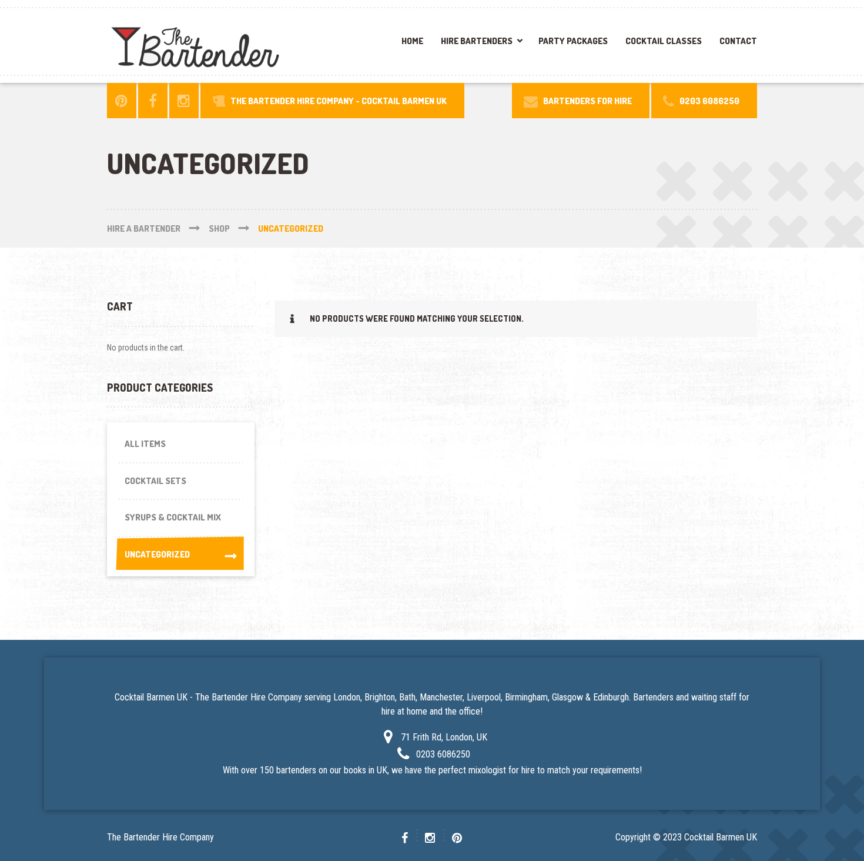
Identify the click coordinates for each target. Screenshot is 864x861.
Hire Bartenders (477, 40)
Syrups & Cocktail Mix (173, 517)
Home (412, 40)
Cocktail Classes (663, 40)
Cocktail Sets (155, 480)
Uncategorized (157, 554)
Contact (738, 40)
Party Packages (573, 40)
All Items (145, 443)
